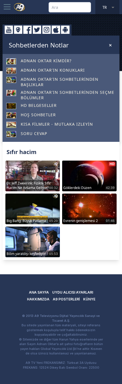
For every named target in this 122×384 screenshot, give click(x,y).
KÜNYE (89, 299)
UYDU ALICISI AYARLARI (72, 292)
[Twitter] (37, 30)
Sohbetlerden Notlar (39, 45)
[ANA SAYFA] (19, 7)
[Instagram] (46, 30)
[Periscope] (18, 30)
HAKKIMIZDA (38, 299)
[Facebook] (27, 30)
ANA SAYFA (39, 292)
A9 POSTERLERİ (66, 299)
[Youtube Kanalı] (9, 30)
